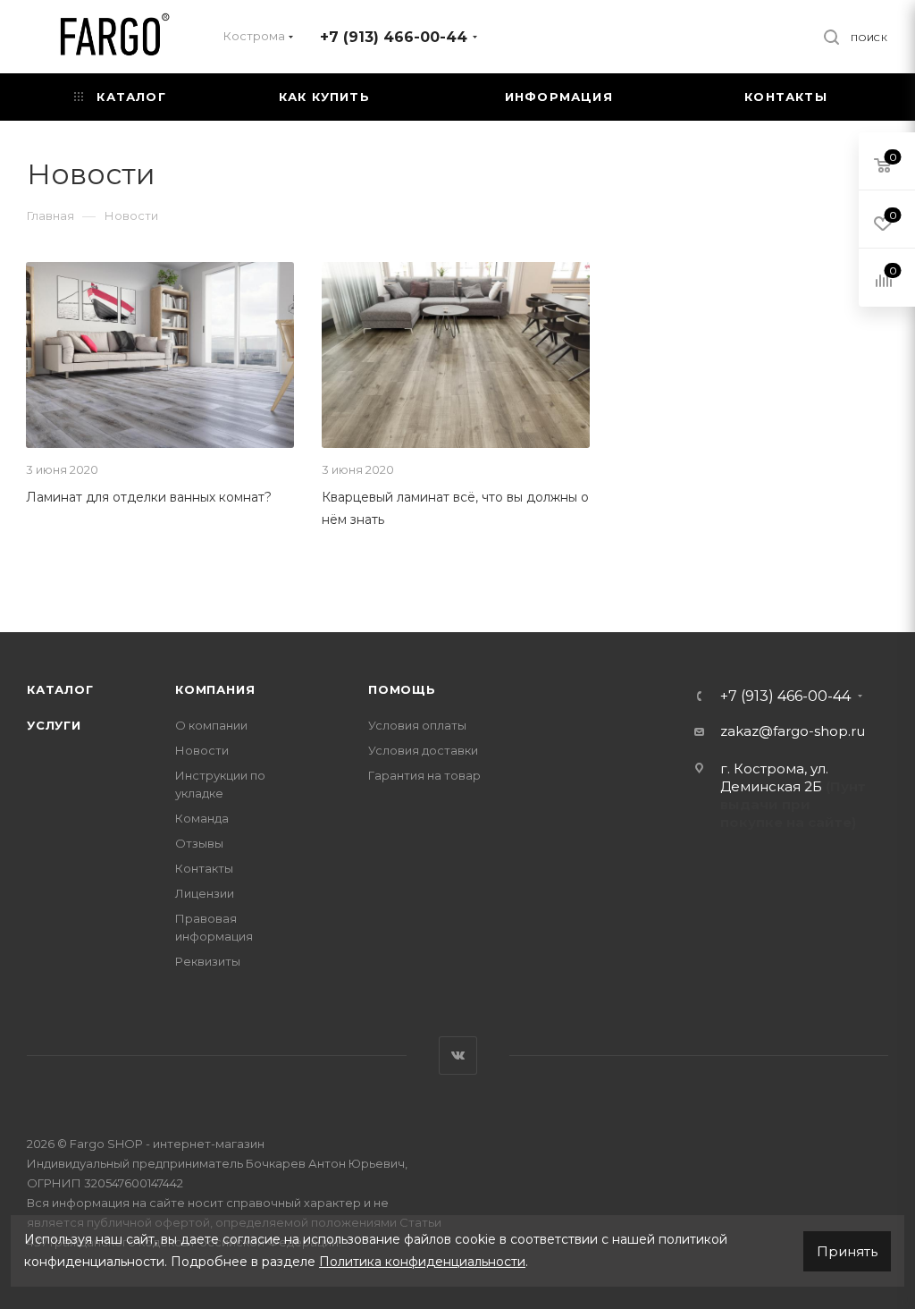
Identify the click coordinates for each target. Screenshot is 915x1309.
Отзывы (199, 843)
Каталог (60, 689)
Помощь (402, 689)
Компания (215, 689)
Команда (202, 818)
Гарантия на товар (424, 775)
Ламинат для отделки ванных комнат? (149, 497)
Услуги (54, 725)
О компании (211, 725)
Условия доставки (423, 750)
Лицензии (204, 893)
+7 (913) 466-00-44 (393, 37)
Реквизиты (207, 961)
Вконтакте (458, 1055)
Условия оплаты (417, 725)
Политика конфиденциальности (422, 1262)
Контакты (204, 868)
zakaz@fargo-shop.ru (792, 730)
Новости (202, 750)
